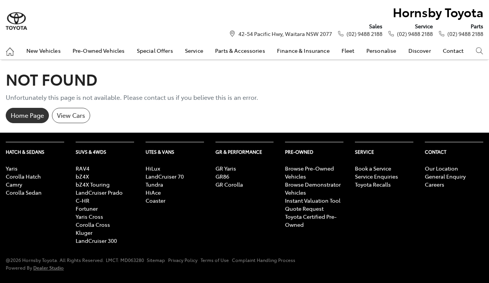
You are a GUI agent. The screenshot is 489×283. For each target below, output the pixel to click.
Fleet (348, 50)
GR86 (222, 176)
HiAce (153, 192)
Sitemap (156, 260)
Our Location (441, 168)
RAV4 (82, 168)
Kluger (84, 232)
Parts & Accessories (240, 50)
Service (194, 50)
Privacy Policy (183, 260)
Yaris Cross (89, 216)
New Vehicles (43, 50)
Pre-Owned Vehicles (99, 50)
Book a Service (373, 168)
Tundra (154, 184)
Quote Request (304, 208)
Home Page (27, 115)
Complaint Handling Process (263, 260)
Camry (14, 184)
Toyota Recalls (373, 184)
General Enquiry (445, 176)
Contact (453, 50)
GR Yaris (225, 168)
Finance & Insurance (303, 50)
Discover (419, 50)
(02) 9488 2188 (364, 33)
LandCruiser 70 (165, 176)
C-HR (82, 200)
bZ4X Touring (93, 184)
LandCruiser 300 (96, 240)
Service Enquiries (376, 176)
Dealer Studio (48, 267)
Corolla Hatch (23, 176)
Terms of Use (215, 260)
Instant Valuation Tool (312, 200)
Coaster (155, 200)
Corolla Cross (93, 224)
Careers (434, 184)
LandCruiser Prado (99, 192)
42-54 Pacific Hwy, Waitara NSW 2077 (285, 33)
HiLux (153, 168)
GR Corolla (229, 184)
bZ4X (82, 176)
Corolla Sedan (24, 192)
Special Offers (155, 50)
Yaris (12, 168)
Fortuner (87, 208)
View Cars (71, 115)
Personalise (381, 50)
